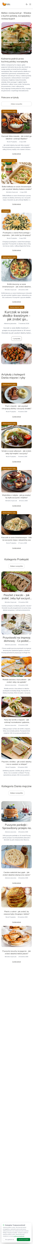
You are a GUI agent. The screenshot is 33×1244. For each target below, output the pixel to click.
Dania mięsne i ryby (9, 111)
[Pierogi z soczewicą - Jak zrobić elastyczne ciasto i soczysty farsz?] (16, 38)
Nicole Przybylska (12, 142)
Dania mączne (9, 36)
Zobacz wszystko (16, 104)
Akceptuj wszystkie (23, 1239)
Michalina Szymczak (9, 48)
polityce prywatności (19, 1236)
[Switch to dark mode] (26, 4)
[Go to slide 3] (29, 51)
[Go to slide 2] (27, 51)
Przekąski (6, 211)
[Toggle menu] (30, 4)
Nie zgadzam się (9, 1239)
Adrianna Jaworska (10, 645)
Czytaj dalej (16, 338)
